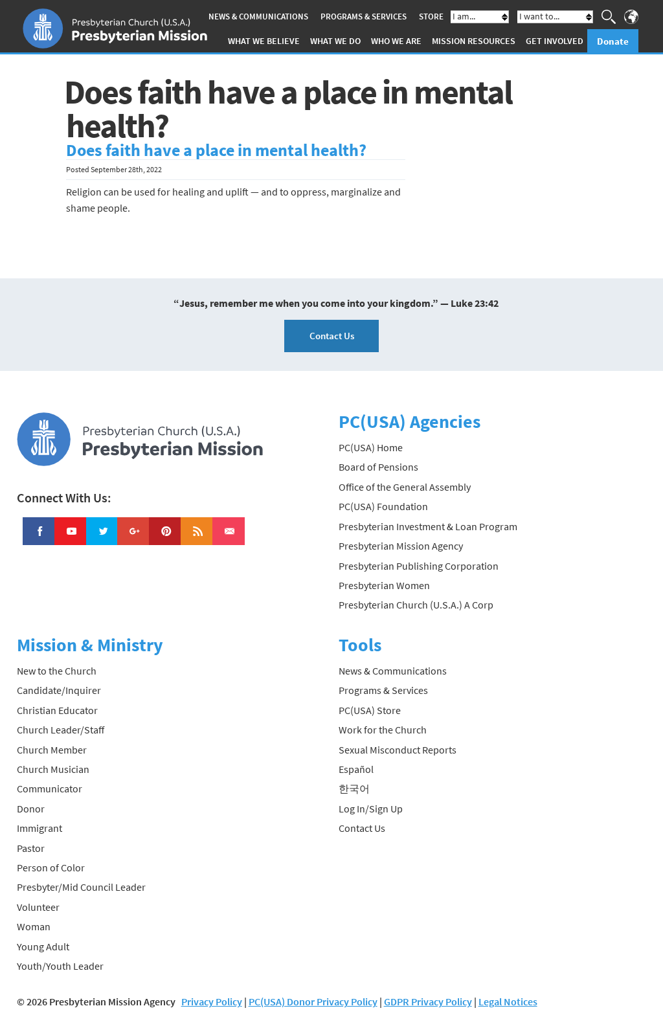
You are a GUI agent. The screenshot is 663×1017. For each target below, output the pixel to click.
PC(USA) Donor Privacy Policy (313, 1001)
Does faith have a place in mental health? (216, 150)
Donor (31, 808)
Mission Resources (473, 41)
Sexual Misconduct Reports (397, 749)
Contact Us (331, 336)
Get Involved (554, 41)
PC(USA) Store (370, 710)
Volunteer (38, 906)
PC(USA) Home (371, 447)
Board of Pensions (378, 466)
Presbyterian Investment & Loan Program (428, 526)
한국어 (354, 788)
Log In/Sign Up (371, 808)
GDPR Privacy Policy (428, 1001)
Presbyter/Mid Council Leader (81, 886)
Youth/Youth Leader (60, 965)
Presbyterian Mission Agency (401, 545)
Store (431, 16)
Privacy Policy (211, 1001)
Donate (613, 41)
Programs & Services (363, 16)
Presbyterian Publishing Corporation (419, 565)
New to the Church (56, 670)
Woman (34, 926)
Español (356, 769)
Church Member (52, 749)
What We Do (335, 41)
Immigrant (39, 827)
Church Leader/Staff (60, 729)
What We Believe (264, 41)
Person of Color (51, 867)
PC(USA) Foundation (383, 506)
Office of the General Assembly (405, 486)
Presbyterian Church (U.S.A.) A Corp (416, 604)
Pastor (31, 848)
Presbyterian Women (384, 585)
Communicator (49, 788)
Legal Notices (507, 1001)
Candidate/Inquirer (59, 690)
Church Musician (53, 769)
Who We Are (396, 41)
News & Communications (258, 16)
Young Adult (43, 946)
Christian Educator (57, 710)
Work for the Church (383, 729)
